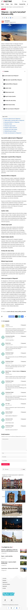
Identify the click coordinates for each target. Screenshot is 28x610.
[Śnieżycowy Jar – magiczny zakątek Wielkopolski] (23, 563)
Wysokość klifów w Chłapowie (11, 83)
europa (16, 311)
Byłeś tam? (8, 1)
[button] (8, 18)
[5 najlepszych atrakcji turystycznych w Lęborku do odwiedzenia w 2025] (12, 483)
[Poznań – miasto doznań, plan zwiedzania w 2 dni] (12, 536)
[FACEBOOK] (5, 600)
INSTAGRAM (11, 601)
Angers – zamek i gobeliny (6, 556)
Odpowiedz (24, 336)
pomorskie (23, 311)
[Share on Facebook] (4, 18)
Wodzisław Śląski (9, 353)
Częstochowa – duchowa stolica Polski (9, 568)
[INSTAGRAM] (11, 600)
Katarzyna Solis (9, 419)
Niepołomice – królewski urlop (8, 503)
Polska (3, 9)
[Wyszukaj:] (12, 469)
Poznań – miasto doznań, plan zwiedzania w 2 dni (13, 530)
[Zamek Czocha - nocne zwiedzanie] (12, 523)
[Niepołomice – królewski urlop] (12, 510)
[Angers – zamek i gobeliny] (23, 557)
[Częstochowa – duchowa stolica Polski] (23, 570)
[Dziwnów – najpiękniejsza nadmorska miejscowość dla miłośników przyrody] (23, 551)
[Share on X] (6, 18)
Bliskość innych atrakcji (10, 104)
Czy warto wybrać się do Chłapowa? (11, 75)
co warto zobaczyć (10, 311)
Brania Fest (8, 343)
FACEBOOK (5, 601)
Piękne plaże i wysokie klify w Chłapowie (13, 79)
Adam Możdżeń (7, 20)
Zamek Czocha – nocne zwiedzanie (9, 516)
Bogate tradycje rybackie (10, 96)
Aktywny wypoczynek (9, 92)
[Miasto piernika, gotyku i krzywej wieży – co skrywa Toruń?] (15, 496)
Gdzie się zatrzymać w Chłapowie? (12, 108)
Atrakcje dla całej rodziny (10, 100)
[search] (23, 1)
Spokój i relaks (8, 88)
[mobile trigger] (2, 1)
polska (19, 311)
